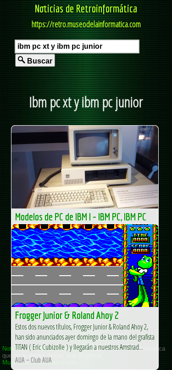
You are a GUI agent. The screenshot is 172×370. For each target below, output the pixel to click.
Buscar (38, 61)
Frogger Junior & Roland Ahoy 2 (67, 315)
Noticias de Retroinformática (86, 8)
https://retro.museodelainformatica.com (86, 23)
